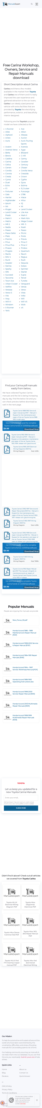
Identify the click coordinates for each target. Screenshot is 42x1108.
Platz (7, 236)
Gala (7, 194)
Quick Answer (24, 1076)
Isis (6, 206)
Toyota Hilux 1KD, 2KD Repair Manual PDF (30, 934)
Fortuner (9, 191)
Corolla (8, 171)
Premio (8, 239)
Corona (8, 174)
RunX (7, 260)
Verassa (8, 290)
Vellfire (8, 287)
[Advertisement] (21, 36)
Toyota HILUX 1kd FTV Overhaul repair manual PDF (12, 963)
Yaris (7, 311)
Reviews (5, 1076)
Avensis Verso (11, 150)
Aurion (24, 138)
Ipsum (8, 203)
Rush (23, 260)
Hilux (23, 200)
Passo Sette (10, 233)
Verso (23, 290)
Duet (7, 182)
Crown (24, 177)
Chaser (24, 168)
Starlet (24, 272)
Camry (24, 159)
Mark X (8, 218)
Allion (23, 132)
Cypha (24, 179)
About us (22, 1069)
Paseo (8, 230)
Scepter (8, 263)
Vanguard (25, 284)
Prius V (24, 245)
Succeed (9, 275)
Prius (7, 242)
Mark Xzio (25, 218)
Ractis (8, 254)
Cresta (8, 177)
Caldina (8, 159)
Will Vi (8, 302)
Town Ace (9, 281)
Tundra (24, 281)
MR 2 (7, 224)
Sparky (8, 269)
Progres (8, 251)
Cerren (8, 168)
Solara (23, 266)
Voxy (7, 299)
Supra (23, 275)
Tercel (23, 278)
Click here (23, 1103)
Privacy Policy (7, 1090)
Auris (7, 141)
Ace (22, 129)
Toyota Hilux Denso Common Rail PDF (11, 934)
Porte (23, 236)
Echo (7, 185)
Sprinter (24, 269)
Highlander (10, 200)
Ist (22, 206)
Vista (23, 293)
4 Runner (9, 129)
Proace (8, 248)
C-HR (23, 156)
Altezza (24, 135)
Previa (24, 239)
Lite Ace (24, 212)
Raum (23, 254)
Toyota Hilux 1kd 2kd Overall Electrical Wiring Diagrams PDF (30, 964)
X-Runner (9, 308)
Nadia (8, 227)
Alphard (8, 135)
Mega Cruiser (27, 221)
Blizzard (24, 153)
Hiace (23, 197)
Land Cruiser (26, 209)
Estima (24, 185)
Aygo (23, 150)
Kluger (8, 209)
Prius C (24, 242)
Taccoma (9, 278)
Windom (9, 305)
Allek (7, 132)
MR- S (23, 224)
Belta (7, 153)
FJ (6, 188)
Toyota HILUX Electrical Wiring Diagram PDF (11, 905)
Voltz (23, 296)
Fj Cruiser (25, 188)
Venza (23, 287)
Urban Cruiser (11, 284)
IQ (22, 203)
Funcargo (25, 191)
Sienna (8, 266)
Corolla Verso (27, 171)
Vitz (7, 296)
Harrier (8, 197)
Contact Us (23, 1073)
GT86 (23, 194)
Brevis (8, 156)
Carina (8, 162)
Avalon (8, 147)
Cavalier (24, 162)
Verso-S (8, 293)
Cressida (25, 174)
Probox (24, 248)
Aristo (7, 138)
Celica (8, 165)
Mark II (24, 215)
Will (22, 299)
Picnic (23, 233)
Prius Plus (9, 245)
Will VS (24, 302)
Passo (23, 230)
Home (4, 1069)
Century (24, 165)
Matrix (8, 221)
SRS (7, 272)
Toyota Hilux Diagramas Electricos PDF (30, 905)
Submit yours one (27, 1057)
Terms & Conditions (9, 1093)
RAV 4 (8, 257)
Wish (23, 305)
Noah (23, 227)
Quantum (25, 251)
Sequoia (24, 263)
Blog (3, 1073)
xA (22, 308)
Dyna (23, 182)
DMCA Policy (7, 1086)
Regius (24, 257)
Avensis (24, 147)
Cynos (8, 179)
